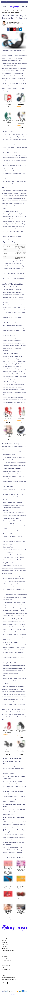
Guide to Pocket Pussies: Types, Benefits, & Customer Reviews (21, 898)
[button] (19, 106)
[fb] (2, 983)
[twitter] (11, 29)
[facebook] (8, 29)
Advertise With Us (6, 969)
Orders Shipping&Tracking (8, 950)
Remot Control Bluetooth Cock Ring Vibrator (21, 731)
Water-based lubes (7, 507)
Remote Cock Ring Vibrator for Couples (8, 731)
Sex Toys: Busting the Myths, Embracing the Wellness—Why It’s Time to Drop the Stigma (8, 868)
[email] (17, 29)
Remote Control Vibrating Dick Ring (8, 121)
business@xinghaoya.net (10, 979)
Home (3, 10)
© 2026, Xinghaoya (14, 994)
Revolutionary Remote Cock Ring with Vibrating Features (21, 749)
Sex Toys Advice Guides (10, 10)
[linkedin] (20, 29)
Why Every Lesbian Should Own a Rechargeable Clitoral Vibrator (20, 912)
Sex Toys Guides (5, 958)
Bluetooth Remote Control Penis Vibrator (21, 102)
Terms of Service (5, 944)
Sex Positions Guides (6, 963)
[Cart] (26, 6)
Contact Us (4, 942)
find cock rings (5, 200)
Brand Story (4, 940)
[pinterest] (14, 29)
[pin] (8, 983)
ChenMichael (11, 22)
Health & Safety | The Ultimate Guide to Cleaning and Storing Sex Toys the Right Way (8, 883)
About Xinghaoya (6, 938)
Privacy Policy (5, 946)
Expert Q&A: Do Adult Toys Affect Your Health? (21, 867)
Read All (23, 857)
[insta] (6, 983)
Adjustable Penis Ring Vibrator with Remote (21, 121)
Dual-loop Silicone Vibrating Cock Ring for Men (21, 435)
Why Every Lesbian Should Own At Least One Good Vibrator (8, 898)
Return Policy (5, 948)
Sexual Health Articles (7, 960)
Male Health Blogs (6, 965)
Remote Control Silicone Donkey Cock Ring (8, 749)
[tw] (4, 982)
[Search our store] (23, 6)
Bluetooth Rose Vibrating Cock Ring (21, 416)
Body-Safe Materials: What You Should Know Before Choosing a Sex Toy (21, 883)
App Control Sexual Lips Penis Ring (8, 102)
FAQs (3, 967)
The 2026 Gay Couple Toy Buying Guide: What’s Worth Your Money (8, 912)
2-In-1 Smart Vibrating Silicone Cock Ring (8, 434)
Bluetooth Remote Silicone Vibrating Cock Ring (8, 416)
